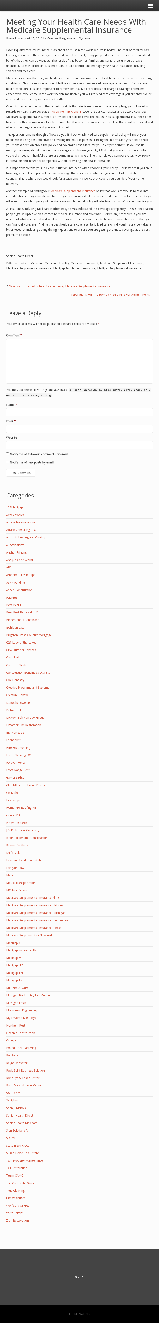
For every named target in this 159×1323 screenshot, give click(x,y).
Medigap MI (14, 958)
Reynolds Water (16, 1063)
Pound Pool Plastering (21, 1048)
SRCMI (10, 1138)
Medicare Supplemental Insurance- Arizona (35, 905)
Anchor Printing (16, 552)
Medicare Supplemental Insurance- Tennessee (37, 920)
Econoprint (13, 740)
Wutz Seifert (14, 1213)
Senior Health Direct (19, 256)
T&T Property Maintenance (24, 1160)
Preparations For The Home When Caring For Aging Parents (110, 294)
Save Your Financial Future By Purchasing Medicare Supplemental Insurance (60, 286)
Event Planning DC (18, 755)
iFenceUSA (13, 815)
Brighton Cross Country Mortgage (29, 635)
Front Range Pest (18, 770)
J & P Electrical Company (22, 830)
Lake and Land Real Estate (24, 860)
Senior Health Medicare (21, 1123)
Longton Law (15, 868)
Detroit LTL (14, 710)
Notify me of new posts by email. (32, 462)
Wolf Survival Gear (18, 1205)
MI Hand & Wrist (17, 988)
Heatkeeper (14, 800)
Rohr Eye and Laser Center (24, 1085)
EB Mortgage (15, 732)
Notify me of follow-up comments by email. (39, 454)
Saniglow (12, 1100)
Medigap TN (14, 973)
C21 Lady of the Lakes (21, 642)
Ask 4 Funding (15, 582)
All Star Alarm (15, 545)
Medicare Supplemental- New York (29, 935)
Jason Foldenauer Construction (27, 838)
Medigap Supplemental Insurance (119, 268)
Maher (10, 875)
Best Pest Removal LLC (22, 612)
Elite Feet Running (18, 748)
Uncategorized (16, 1198)
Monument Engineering (21, 1010)
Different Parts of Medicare (24, 263)
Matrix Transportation (21, 883)
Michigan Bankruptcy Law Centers (29, 995)
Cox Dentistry (15, 680)
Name (11, 405)
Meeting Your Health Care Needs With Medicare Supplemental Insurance (76, 25)
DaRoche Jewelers (18, 703)
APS (9, 567)
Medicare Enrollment (84, 263)
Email (11, 421)
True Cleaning (15, 1191)
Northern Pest (15, 1025)
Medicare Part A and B (66, 111)
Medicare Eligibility (57, 263)
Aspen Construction (19, 590)
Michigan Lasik (16, 1003)
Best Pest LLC (15, 605)
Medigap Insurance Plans (23, 950)
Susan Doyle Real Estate (22, 1153)
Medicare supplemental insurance (72, 191)
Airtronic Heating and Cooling (25, 537)
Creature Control (17, 695)
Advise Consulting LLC (21, 530)
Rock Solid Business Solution (25, 1070)
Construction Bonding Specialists (28, 672)
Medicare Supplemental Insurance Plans (33, 898)
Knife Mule (13, 853)
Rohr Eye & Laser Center (22, 1078)
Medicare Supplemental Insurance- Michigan (35, 913)
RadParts (12, 1055)
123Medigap (14, 507)
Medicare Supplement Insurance (121, 263)
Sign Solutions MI (17, 1130)
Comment (14, 335)
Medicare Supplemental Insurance (29, 268)
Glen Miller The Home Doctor (26, 785)
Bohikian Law (15, 627)
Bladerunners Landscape (22, 620)
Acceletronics (15, 515)
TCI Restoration (16, 1168)
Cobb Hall (12, 657)
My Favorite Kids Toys (21, 1018)
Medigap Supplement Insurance (74, 268)
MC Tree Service (17, 890)
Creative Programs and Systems (68, 38)
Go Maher (13, 793)
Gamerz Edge (15, 777)
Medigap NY (14, 965)
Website (11, 437)
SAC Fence (13, 1093)
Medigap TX (14, 980)
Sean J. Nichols (16, 1108)
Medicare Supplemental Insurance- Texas (33, 928)
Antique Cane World (19, 560)
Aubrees (11, 597)
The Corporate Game (20, 1183)
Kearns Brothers (17, 845)
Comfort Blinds (16, 665)
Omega (11, 1040)
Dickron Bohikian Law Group (25, 717)
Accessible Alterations (20, 522)
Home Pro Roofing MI (21, 808)
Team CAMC (14, 1175)
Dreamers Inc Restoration (23, 725)
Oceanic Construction (20, 1033)
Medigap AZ (14, 943)
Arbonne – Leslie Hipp (20, 575)
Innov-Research (16, 823)
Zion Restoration (17, 1220)
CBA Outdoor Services (21, 650)
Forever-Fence (16, 763)
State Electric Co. (17, 1145)
